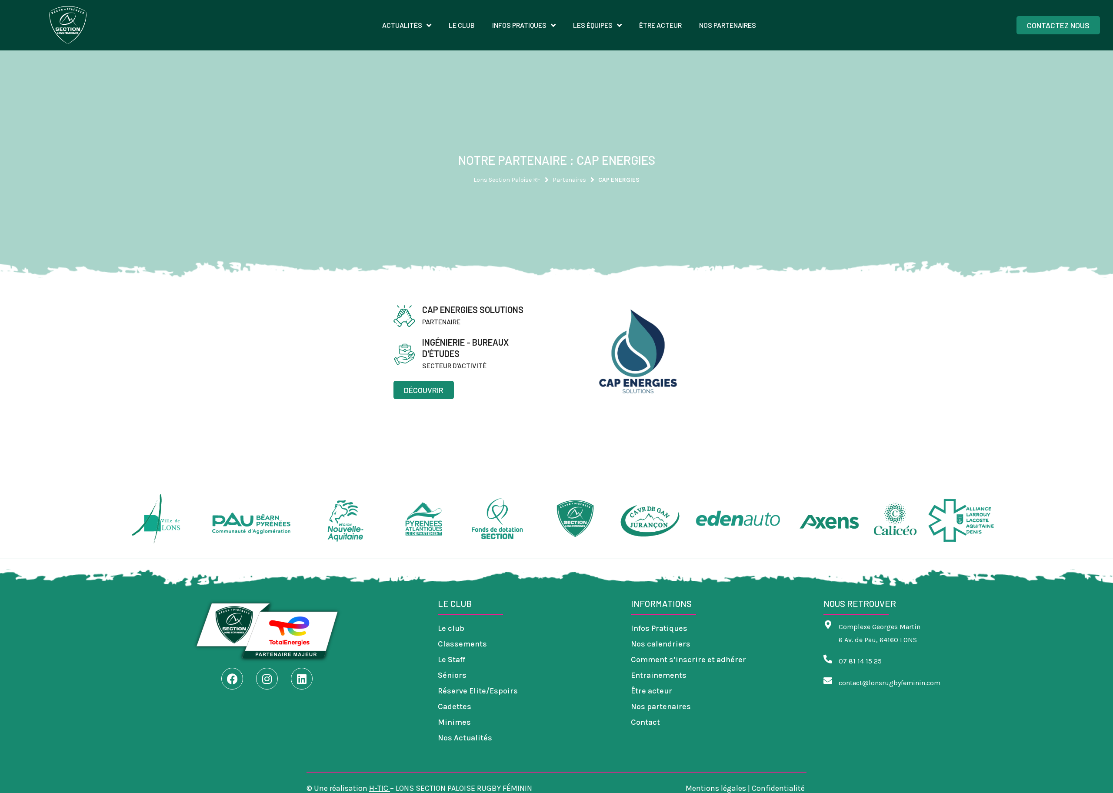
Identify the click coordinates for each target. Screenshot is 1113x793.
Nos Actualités (465, 738)
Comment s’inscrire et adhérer (688, 659)
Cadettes (454, 706)
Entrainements (658, 675)
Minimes (454, 722)
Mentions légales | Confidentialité (746, 788)
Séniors (452, 675)
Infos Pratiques (659, 628)
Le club (451, 628)
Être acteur (651, 691)
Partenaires (569, 179)
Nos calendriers (660, 644)
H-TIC (378, 788)
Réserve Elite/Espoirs (478, 691)
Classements (462, 644)
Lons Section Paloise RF (506, 179)
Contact (645, 722)
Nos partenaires (661, 706)
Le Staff (451, 659)
